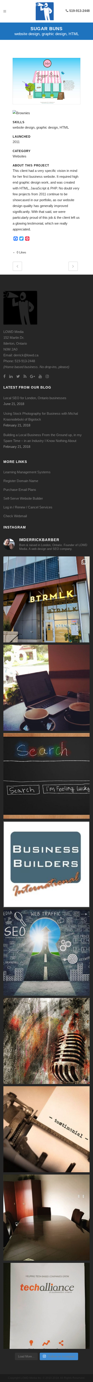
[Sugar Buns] (46, 107)
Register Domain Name (20, 481)
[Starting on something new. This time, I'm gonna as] (46, 1306)
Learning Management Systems (27, 472)
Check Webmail (15, 516)
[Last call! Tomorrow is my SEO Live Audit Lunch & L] (46, 953)
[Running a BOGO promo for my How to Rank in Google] (46, 776)
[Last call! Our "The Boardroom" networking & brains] (46, 1218)
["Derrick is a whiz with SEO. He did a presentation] (46, 1129)
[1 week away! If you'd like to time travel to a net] (46, 864)
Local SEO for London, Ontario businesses (34, 398)
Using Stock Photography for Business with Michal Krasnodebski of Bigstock (40, 416)
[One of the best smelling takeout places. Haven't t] (46, 599)
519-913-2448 (79, 11)
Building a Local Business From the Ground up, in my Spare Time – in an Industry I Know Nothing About (42, 438)
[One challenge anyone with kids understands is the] (46, 688)
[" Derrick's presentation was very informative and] (46, 1041)
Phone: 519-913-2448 (19, 361)
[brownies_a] (21, 113)
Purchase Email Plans (19, 490)
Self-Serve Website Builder (23, 498)
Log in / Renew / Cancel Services (27, 507)
